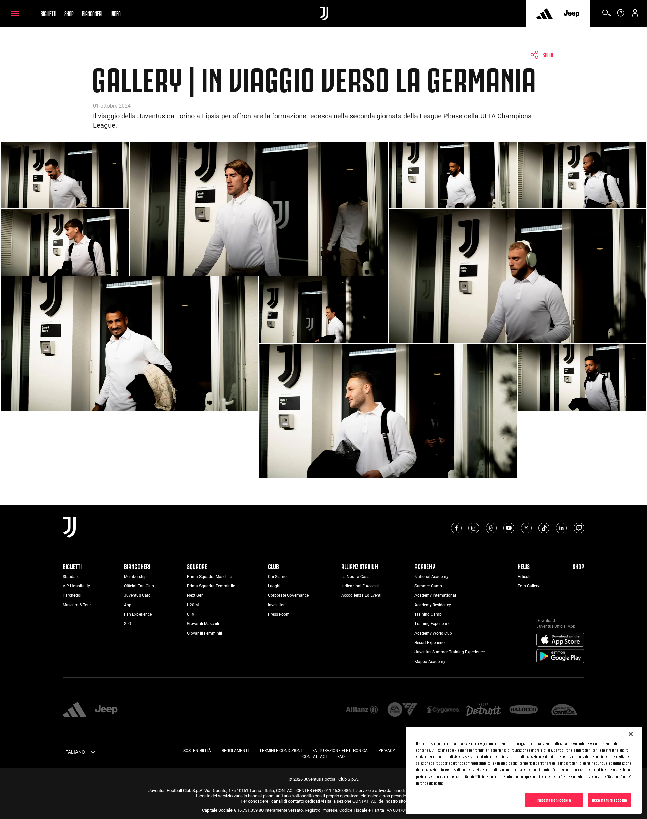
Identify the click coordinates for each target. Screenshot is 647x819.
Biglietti (48, 13)
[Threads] (491, 528)
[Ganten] (564, 710)
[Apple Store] (560, 640)
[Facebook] (456, 528)
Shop (69, 13)
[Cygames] (442, 710)
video (116, 13)
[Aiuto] (620, 15)
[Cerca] (606, 15)
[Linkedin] (561, 528)
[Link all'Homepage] (324, 13)
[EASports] (402, 710)
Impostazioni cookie (554, 799)
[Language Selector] (93, 753)
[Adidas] (544, 13)
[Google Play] (560, 656)
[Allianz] (361, 710)
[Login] (634, 15)
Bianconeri (92, 13)
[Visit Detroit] (483, 710)
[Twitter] (526, 528)
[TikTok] (543, 528)
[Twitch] (579, 528)
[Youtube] (508, 528)
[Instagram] (473, 528)
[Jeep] (571, 13)
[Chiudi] (630, 734)
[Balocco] (523, 710)
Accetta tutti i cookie (609, 799)
